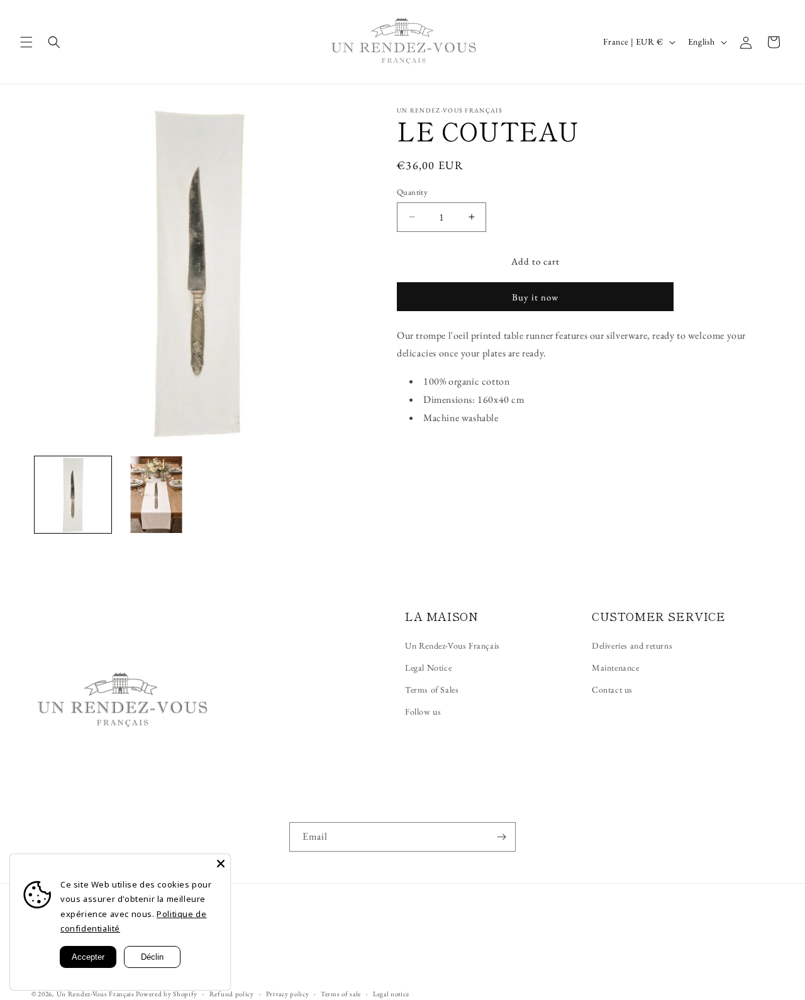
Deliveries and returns (632, 645)
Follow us (423, 711)
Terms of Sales (431, 689)
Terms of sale (341, 993)
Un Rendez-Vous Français (452, 645)
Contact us (612, 689)
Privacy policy (287, 993)
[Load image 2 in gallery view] (156, 494)
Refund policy (231, 993)
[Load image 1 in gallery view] (73, 494)
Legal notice (391, 993)
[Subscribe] (501, 837)
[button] (26, 42)
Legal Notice (428, 667)
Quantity (412, 192)
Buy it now (535, 297)
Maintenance (616, 667)
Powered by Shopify (166, 993)
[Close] (220, 863)
